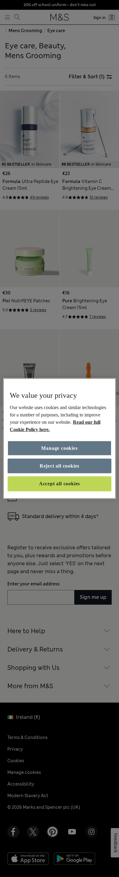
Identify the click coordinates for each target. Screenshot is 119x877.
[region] (59, 438)
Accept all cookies (59, 483)
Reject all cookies (59, 465)
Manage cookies (59, 447)
